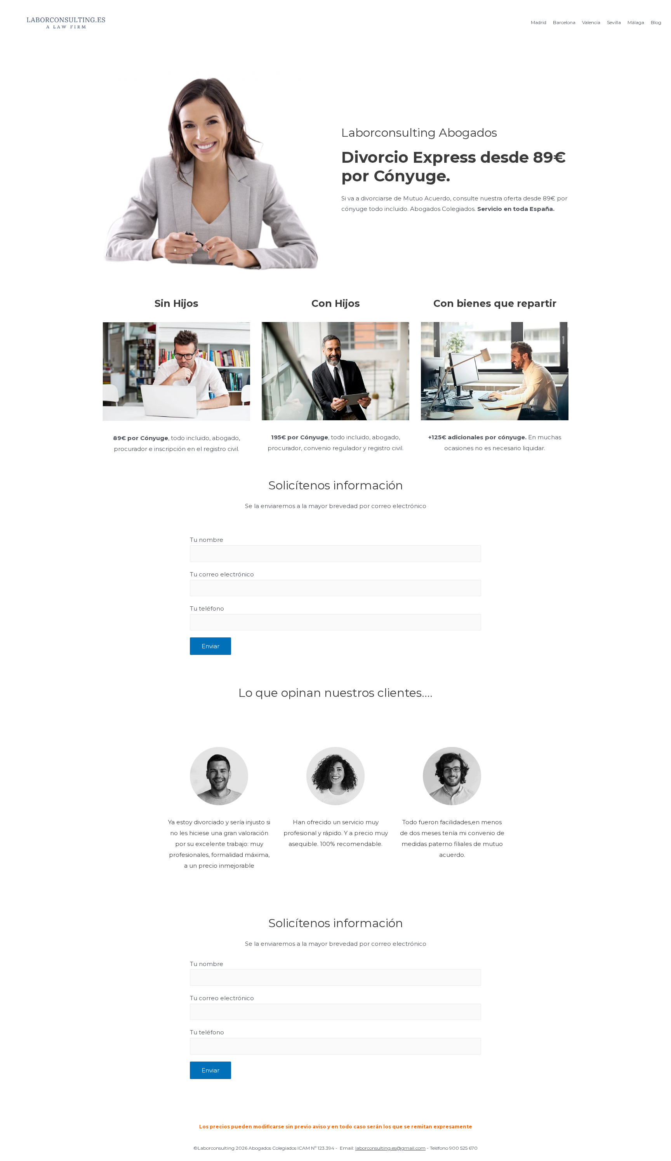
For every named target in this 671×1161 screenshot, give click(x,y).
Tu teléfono (207, 608)
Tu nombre (206, 539)
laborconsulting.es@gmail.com (390, 1148)
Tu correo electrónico (222, 574)
